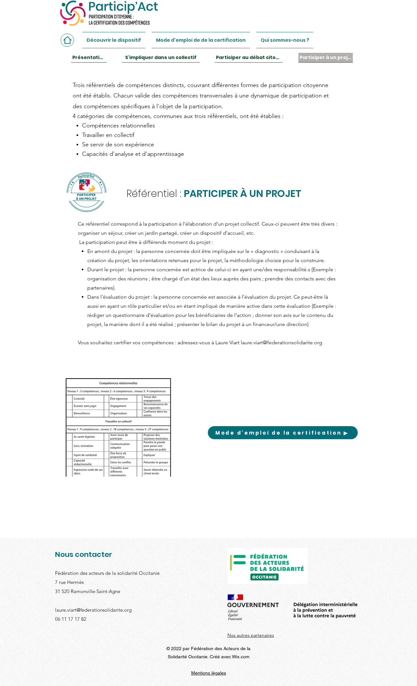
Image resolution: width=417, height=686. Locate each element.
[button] (115, 40)
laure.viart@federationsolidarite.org (281, 342)
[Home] (67, 40)
